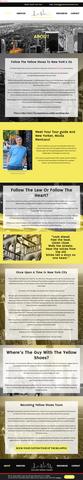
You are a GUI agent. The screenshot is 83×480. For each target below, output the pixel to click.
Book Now (4, 1)
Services (21, 13)
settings (58, 478)
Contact (75, 13)
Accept (69, 477)
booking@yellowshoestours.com (66, 5)
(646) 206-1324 (36, 5)
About (8, 13)
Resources (61, 13)
